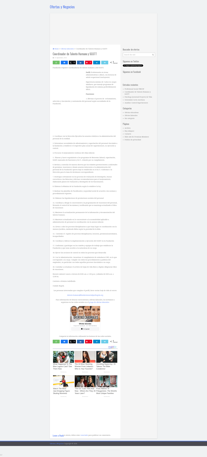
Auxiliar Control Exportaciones (136, 103)
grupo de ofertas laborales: (99, 302)
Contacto (128, 134)
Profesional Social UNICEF (134, 89)
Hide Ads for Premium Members (137, 137)
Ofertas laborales (131, 115)
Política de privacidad (133, 140)
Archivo (128, 128)
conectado (84, 435)
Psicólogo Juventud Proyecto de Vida (138, 97)
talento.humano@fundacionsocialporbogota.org (85, 295)
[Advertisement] (103, 28)
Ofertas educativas (132, 112)
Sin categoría (129, 118)
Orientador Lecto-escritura (135, 100)
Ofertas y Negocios (62, 6)
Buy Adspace (129, 131)
